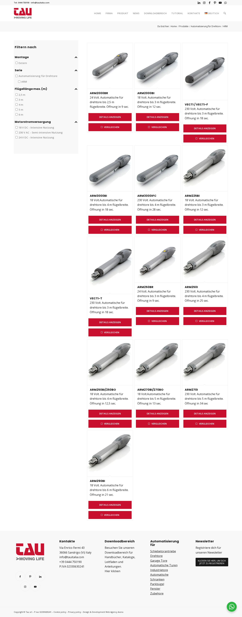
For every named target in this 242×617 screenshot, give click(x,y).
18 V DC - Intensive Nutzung (36, 127)
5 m (21, 109)
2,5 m (22, 94)
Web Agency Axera (114, 612)
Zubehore (157, 593)
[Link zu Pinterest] (214, 2)
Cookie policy (60, 612)
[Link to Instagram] (25, 586)
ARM (24, 81)
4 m (21, 104)
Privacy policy (74, 612)
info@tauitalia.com (40, 2)
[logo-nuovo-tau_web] (23, 13)
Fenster (155, 589)
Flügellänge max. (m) (31, 89)
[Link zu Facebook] (209, 2)
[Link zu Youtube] (220, 2)
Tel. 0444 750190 (21, 2)
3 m (21, 99)
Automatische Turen (164, 565)
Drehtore (156, 556)
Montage (22, 57)
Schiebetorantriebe (163, 551)
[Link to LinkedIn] (40, 576)
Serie (18, 70)
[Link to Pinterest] (30, 576)
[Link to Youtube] (35, 586)
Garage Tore (158, 561)
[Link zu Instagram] (204, 2)
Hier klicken (112, 571)
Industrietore (159, 570)
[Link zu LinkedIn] (198, 2)
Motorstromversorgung (33, 122)
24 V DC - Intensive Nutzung (36, 137)
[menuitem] (97, 13)
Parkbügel (157, 584)
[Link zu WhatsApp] (225, 2)
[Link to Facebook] (20, 576)
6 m (21, 114)
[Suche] (224, 13)
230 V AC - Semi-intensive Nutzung (41, 132)
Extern (23, 63)
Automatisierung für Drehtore (38, 76)
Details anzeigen (110, 117)
